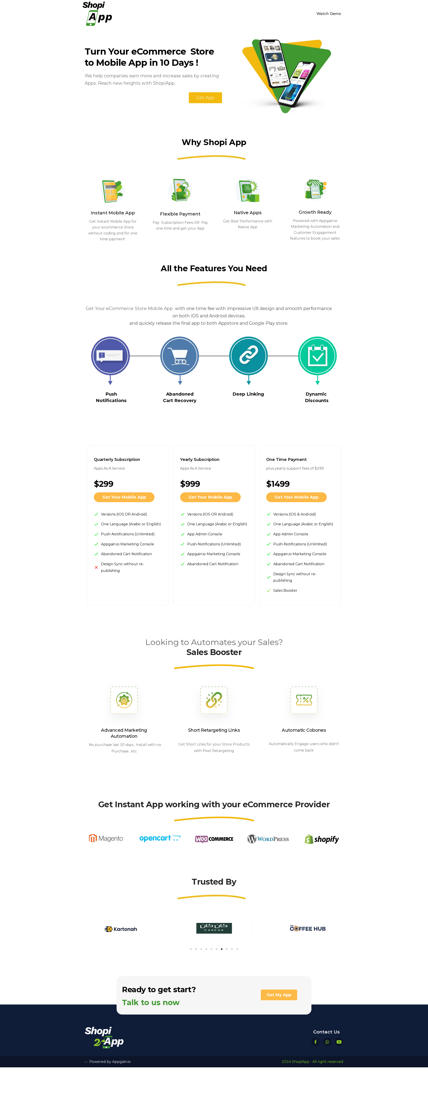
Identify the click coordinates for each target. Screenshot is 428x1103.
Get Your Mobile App (124, 497)
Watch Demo (329, 13)
